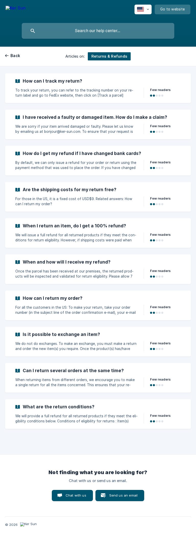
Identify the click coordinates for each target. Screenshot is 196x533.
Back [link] (15, 55)
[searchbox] (98, 31)
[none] (16, 10)
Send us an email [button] (123, 495)
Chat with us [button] (76, 495)
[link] (98, 88)
